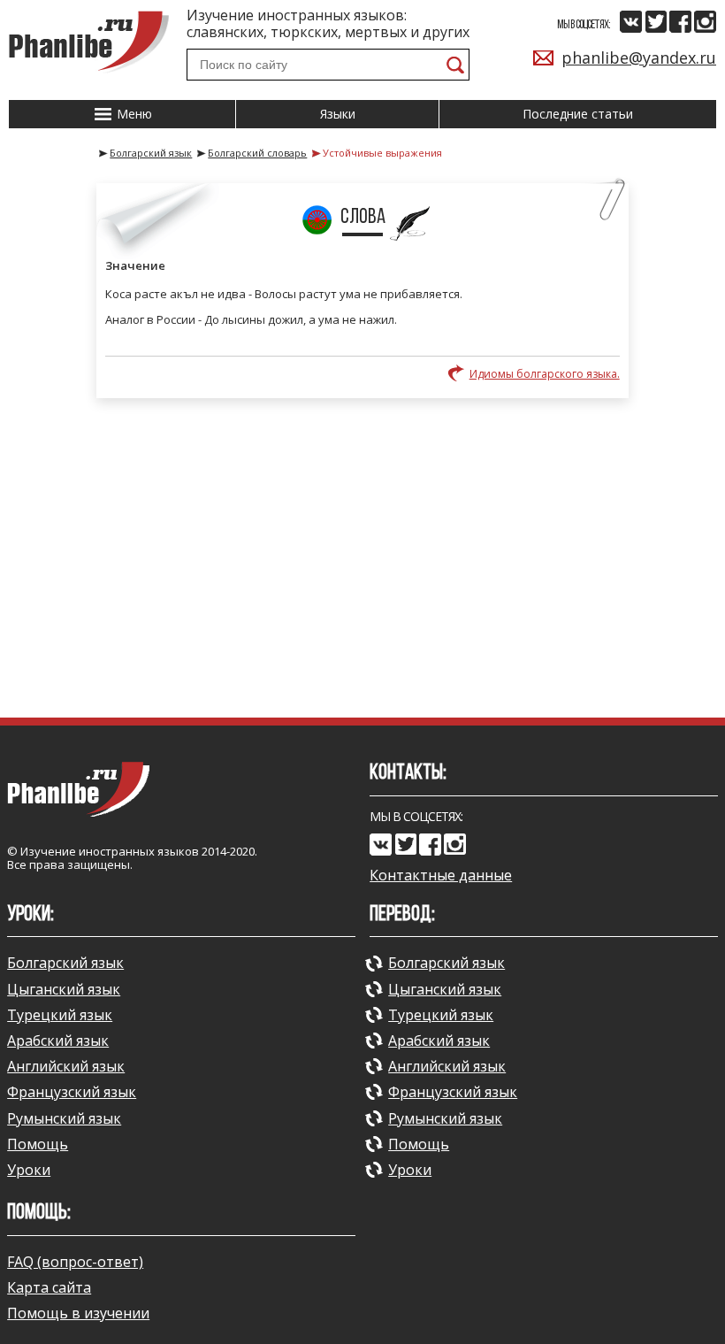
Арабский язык (58, 1040)
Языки (337, 113)
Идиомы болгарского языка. (544, 373)
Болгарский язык (65, 962)
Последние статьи (578, 113)
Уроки (28, 1169)
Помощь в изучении (78, 1313)
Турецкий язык (59, 1015)
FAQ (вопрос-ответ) (75, 1261)
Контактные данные (441, 875)
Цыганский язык (63, 989)
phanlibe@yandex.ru (638, 57)
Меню (132, 113)
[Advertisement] (362, 557)
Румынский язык (64, 1118)
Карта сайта (49, 1287)
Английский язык (66, 1066)
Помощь (37, 1144)
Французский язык (71, 1092)
